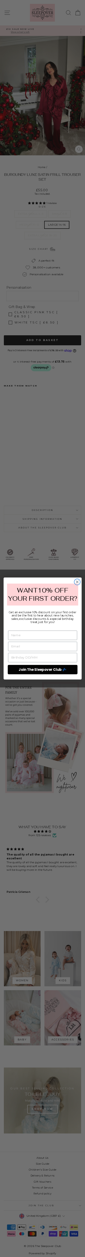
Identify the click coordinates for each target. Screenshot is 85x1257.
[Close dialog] (77, 582)
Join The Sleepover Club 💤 (42, 669)
